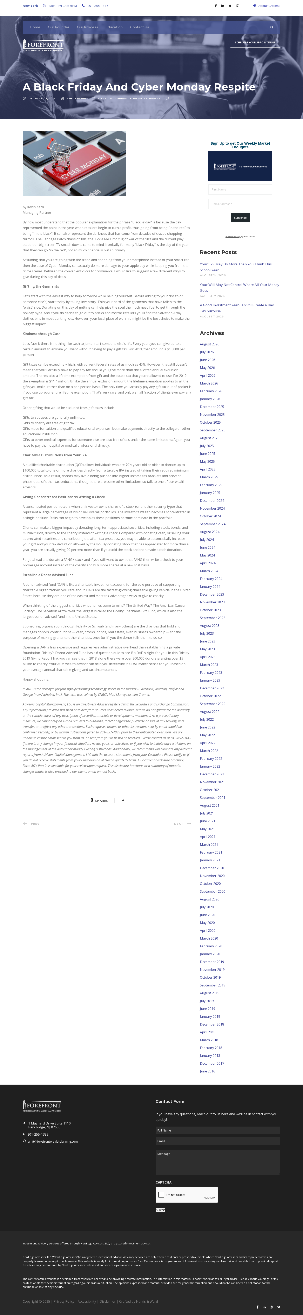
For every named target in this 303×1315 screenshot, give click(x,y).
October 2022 (210, 696)
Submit (160, 1210)
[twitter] (230, 5)
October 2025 (210, 422)
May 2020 (207, 922)
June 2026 (207, 360)
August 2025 (209, 438)
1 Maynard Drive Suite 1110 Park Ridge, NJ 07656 (49, 1125)
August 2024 (209, 532)
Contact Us (139, 27)
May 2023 (207, 649)
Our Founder (58, 27)
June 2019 (207, 1008)
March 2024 (209, 571)
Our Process (87, 27)
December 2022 (212, 688)
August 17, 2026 (212, 295)
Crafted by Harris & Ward (138, 1301)
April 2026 (207, 375)
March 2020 (209, 938)
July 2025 (207, 446)
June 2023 (207, 641)
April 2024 (207, 563)
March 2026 (209, 383)
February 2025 (211, 485)
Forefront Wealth (145, 98)
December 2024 (212, 500)
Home (35, 27)
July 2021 (207, 813)
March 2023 (209, 664)
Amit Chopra (77, 98)
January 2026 (210, 399)
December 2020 (212, 868)
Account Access (269, 5)
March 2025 (209, 477)
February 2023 (211, 672)
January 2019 (210, 1016)
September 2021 (212, 797)
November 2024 (212, 508)
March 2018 (209, 1040)
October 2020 (210, 883)
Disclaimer (108, 1301)
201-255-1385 (97, 5)
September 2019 (212, 985)
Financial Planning (113, 98)
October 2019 (210, 977)
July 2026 (207, 352)
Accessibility (87, 1301)
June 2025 (207, 453)
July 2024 (207, 539)
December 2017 (212, 1063)
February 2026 (211, 391)
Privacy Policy (64, 1301)
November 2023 (212, 602)
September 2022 (212, 704)
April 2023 (207, 657)
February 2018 (211, 1047)
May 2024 (207, 555)
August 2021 (209, 805)
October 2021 (210, 790)
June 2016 (207, 1071)
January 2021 (210, 860)
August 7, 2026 (212, 316)
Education (114, 27)
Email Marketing (233, 236)
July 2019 (207, 1001)
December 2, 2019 (42, 98)
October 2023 (210, 610)
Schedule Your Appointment (255, 42)
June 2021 (207, 821)
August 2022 (209, 711)
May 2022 (207, 735)
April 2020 (207, 930)
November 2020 (212, 876)
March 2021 (209, 844)
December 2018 (212, 1024)
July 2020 (207, 907)
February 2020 (211, 946)
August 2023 (209, 625)
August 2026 (209, 344)
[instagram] (237, 5)
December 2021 (212, 774)
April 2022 (207, 743)
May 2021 (207, 829)
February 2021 (211, 852)
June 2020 (207, 915)
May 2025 (207, 461)
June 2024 (207, 547)
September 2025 (212, 430)
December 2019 (212, 962)
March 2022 (209, 750)
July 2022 (207, 719)
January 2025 (210, 492)
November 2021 (212, 782)
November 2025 (212, 414)
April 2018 (207, 1032)
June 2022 (207, 727)
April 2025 (207, 469)
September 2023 (212, 618)
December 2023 (212, 594)
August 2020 (209, 899)
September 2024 (212, 524)
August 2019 (209, 993)
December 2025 (212, 406)
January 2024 (210, 586)
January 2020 (210, 954)
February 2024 (211, 578)
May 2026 (207, 367)
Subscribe (240, 217)
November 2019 (212, 969)
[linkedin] (222, 5)
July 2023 (207, 633)
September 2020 (212, 891)
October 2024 (210, 516)
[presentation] (187, 1195)
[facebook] (216, 5)
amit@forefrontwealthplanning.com (53, 1141)
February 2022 (211, 758)
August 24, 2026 (213, 275)
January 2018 (210, 1055)
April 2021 (207, 836)
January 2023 (210, 680)
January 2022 (210, 766)
